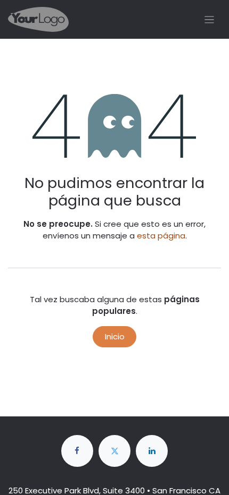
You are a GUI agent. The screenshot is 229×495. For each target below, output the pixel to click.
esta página (161, 235)
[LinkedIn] (152, 451)
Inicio (115, 336)
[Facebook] (77, 451)
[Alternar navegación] (210, 19)
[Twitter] (114, 451)
